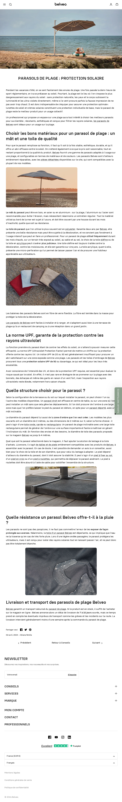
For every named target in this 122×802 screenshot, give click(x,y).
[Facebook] (49, 737)
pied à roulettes (41, 458)
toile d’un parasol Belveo (59, 532)
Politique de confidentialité (16, 787)
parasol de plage (57, 608)
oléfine (104, 239)
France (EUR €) (14, 756)
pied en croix (17, 458)
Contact (11, 717)
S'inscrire (72, 674)
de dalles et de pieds (46, 444)
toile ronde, (30, 424)
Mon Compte (14, 710)
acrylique (22, 243)
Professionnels (17, 724)
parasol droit (51, 400)
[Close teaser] (115, 414)
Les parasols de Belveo (18, 322)
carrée (39, 424)
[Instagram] (62, 737)
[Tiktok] (69, 737)
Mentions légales (12, 772)
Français (10, 762)
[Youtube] (56, 737)
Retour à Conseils (61, 642)
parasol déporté (97, 407)
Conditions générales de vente (18, 780)
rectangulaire (54, 424)
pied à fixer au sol (103, 455)
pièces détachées (50, 159)
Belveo (55, 152)
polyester (70, 228)
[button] (118, 401)
